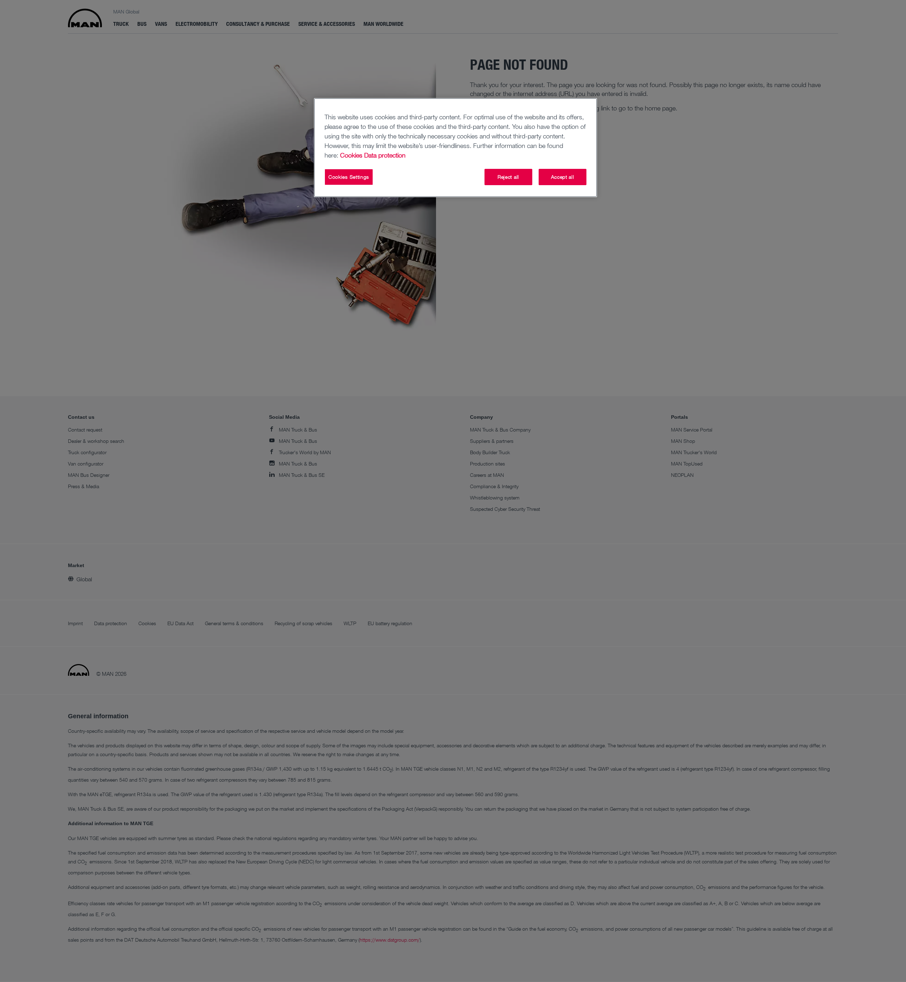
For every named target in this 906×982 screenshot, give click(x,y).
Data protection (385, 155)
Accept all (562, 177)
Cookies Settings (348, 177)
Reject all (508, 177)
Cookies (351, 155)
